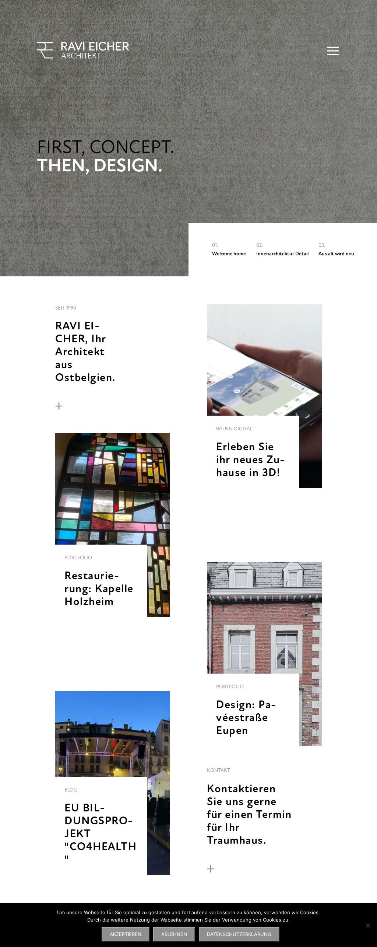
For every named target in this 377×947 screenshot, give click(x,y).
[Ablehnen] (367, 925)
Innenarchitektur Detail (282, 254)
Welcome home (229, 254)
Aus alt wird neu (336, 254)
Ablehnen (174, 934)
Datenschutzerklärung (239, 934)
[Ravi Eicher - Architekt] (83, 50)
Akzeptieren (125, 934)
